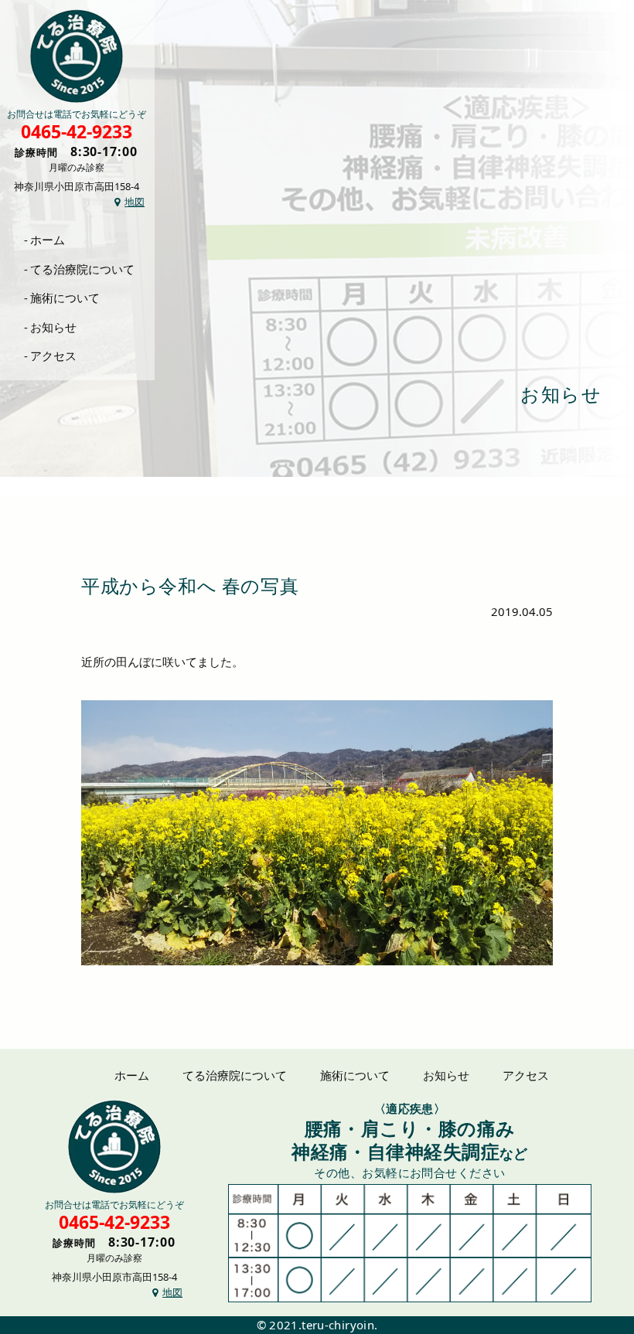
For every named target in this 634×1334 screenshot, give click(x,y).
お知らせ (53, 327)
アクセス (53, 355)
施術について (65, 297)
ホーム (47, 239)
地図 (134, 202)
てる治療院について (82, 269)
